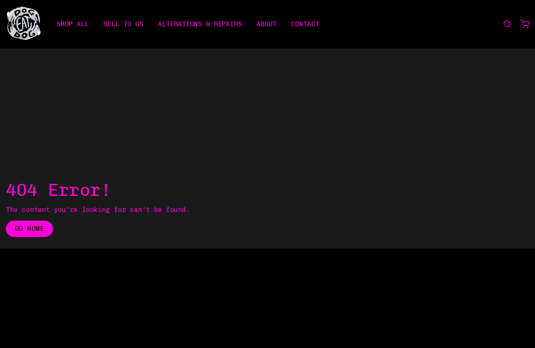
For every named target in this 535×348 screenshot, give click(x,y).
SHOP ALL (73, 24)
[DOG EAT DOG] (24, 24)
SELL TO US (123, 24)
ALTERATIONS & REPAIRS (200, 24)
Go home (29, 229)
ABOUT (267, 24)
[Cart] (522, 24)
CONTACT (305, 24)
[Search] (504, 24)
